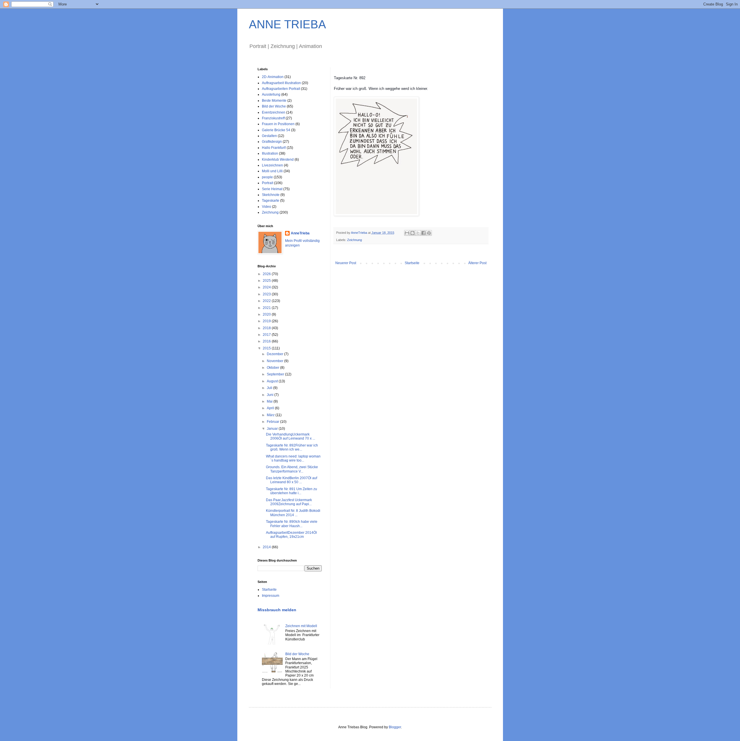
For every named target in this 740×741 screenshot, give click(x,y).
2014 (267, 547)
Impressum (270, 596)
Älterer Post (477, 263)
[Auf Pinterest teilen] (429, 233)
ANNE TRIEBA (287, 24)
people (267, 177)
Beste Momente (274, 101)
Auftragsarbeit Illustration (281, 83)
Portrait (267, 183)
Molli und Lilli (272, 171)
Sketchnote (271, 195)
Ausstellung (271, 94)
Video (266, 207)
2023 (267, 294)
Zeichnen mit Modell (301, 626)
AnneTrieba (300, 233)
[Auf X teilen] (418, 233)
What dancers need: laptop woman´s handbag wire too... (293, 458)
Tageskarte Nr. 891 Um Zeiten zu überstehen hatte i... (291, 491)
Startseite (412, 263)
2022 (267, 301)
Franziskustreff (273, 118)
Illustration (270, 153)
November (275, 361)
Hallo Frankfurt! (274, 148)
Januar (273, 429)
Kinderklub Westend (278, 160)
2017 (267, 335)
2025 (267, 281)
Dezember (275, 354)
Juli (270, 388)
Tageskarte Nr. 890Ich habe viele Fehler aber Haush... (291, 524)
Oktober (273, 368)
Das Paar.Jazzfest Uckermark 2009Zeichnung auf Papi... (289, 502)
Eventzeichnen (273, 112)
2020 (267, 314)
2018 (267, 328)
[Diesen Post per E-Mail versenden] (407, 233)
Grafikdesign (272, 142)
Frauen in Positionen (278, 124)
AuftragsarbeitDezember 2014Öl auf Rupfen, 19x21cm (291, 535)
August (273, 381)
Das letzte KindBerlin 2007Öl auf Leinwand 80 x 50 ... (291, 480)
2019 (267, 321)
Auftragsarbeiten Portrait (281, 89)
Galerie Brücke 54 (276, 130)
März (271, 415)
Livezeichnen (272, 165)
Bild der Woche (274, 106)
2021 (267, 308)
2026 (267, 274)
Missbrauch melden (277, 609)
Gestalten (269, 136)
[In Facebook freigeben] (423, 233)
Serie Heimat (272, 189)
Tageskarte (270, 201)
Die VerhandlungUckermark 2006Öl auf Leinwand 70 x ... (290, 436)
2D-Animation (273, 77)
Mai (270, 401)
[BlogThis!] (412, 233)
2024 (267, 287)
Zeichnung (354, 240)
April (271, 408)
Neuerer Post (345, 263)
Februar (273, 422)
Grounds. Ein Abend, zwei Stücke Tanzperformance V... (292, 469)
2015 (267, 348)
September (276, 374)
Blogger (395, 727)
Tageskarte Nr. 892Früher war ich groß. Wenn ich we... (292, 447)
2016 (267, 341)
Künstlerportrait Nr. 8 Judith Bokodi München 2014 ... (293, 513)
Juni (270, 395)
